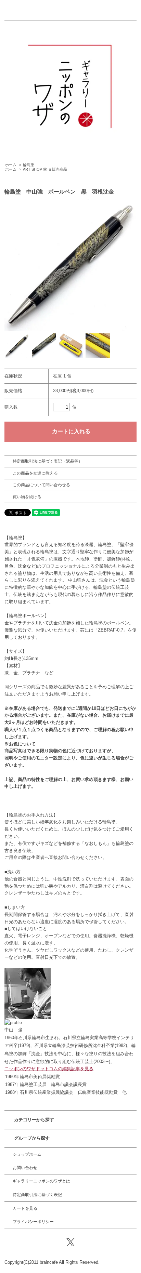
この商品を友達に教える (35, 473)
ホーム (10, 165)
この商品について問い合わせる (41, 484)
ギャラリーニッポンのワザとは (41, 1181)
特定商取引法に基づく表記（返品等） (47, 461)
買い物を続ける (27, 496)
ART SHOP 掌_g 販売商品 (45, 169)
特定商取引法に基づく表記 (37, 1194)
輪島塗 (28, 165)
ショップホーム (27, 1154)
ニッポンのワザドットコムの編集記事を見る (48, 1068)
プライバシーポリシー (33, 1221)
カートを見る (25, 1208)
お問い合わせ (25, 1167)
